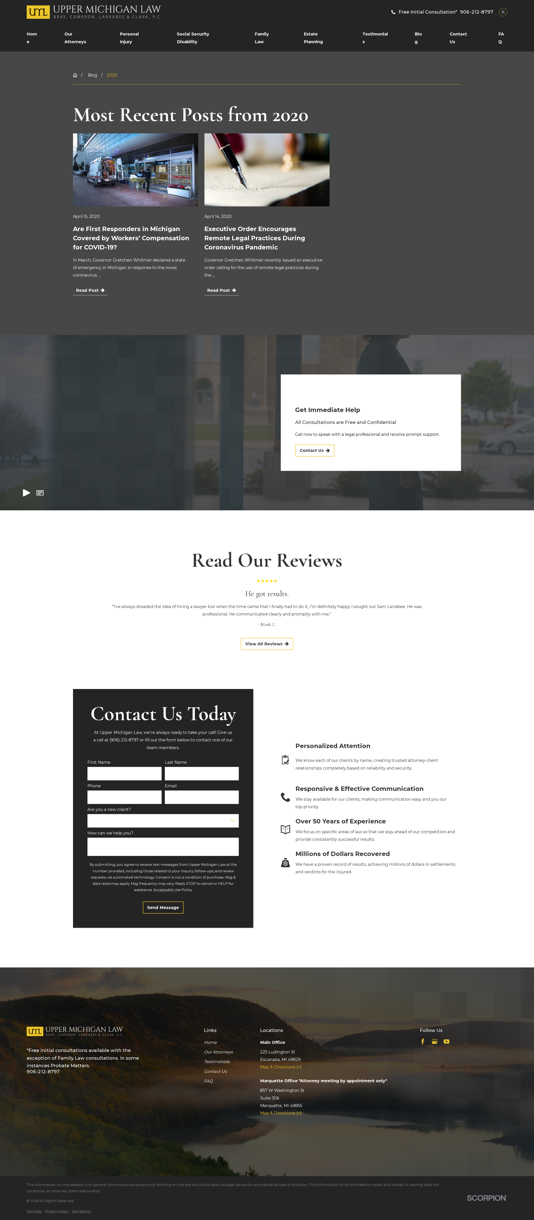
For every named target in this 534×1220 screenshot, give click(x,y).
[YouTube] (446, 1041)
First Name (98, 762)
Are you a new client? (109, 809)
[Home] (81, 12)
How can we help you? (110, 833)
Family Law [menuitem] (262, 38)
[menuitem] (34, 1211)
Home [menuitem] (32, 38)
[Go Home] (75, 75)
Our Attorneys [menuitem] (75, 38)
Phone (94, 786)
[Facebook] (423, 1041)
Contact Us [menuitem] (458, 38)
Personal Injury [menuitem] (129, 38)
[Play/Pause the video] (26, 494)
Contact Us (312, 450)
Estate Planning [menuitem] (313, 38)
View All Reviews (264, 643)
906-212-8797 (476, 12)
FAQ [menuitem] (501, 38)
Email (171, 786)
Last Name (176, 762)
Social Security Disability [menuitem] (193, 38)
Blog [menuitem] (418, 38)
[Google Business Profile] (434, 1041)
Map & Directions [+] (280, 1067)
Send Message (163, 907)
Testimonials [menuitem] (375, 38)
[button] (40, 494)
